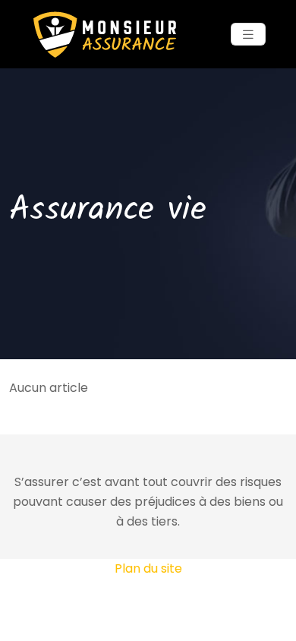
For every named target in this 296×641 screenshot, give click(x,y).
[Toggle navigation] (248, 34)
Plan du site (148, 568)
